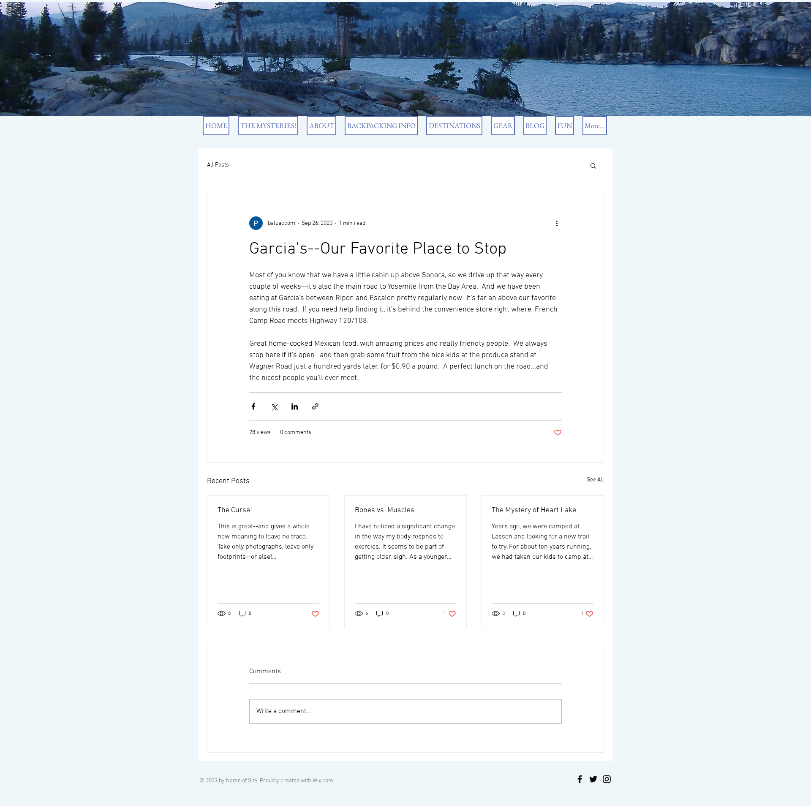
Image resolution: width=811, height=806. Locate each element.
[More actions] (557, 223)
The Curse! (235, 510)
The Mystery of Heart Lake (534, 510)
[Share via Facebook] (253, 406)
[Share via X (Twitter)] (274, 406)
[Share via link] (315, 406)
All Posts (218, 165)
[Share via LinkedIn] (295, 406)
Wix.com (323, 780)
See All (595, 480)
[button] (593, 165)
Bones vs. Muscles (384, 510)
